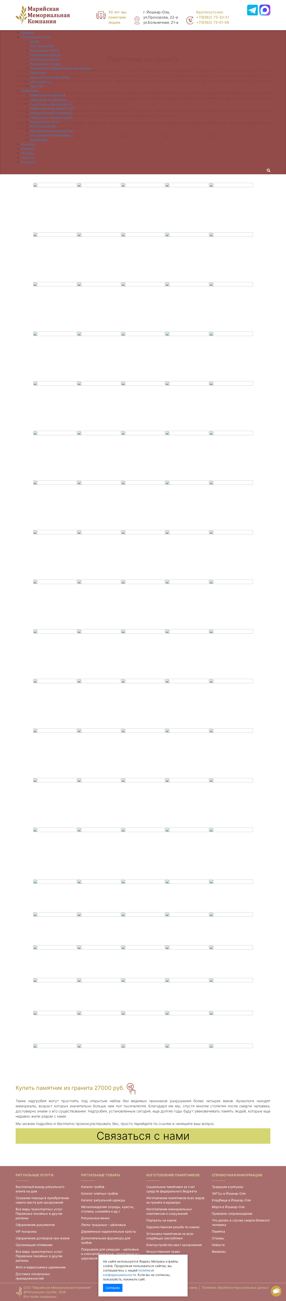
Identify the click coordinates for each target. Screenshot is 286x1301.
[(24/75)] (187, 356)
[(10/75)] (231, 207)
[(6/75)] (55, 207)
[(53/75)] (143, 653)
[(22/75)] (99, 356)
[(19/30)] (187, 994)
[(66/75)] (55, 802)
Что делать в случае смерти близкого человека (241, 1222)
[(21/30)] (55, 1027)
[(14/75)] (187, 257)
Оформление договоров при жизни (42, 1238)
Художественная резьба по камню (173, 1227)
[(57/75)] (99, 703)
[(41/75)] (55, 554)
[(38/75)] (143, 505)
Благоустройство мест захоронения (174, 1245)
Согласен (113, 1288)
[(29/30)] (187, 1060)
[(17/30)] (99, 994)
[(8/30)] (143, 928)
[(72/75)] (99, 852)
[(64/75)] (187, 753)
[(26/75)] (55, 405)
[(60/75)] (231, 703)
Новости (218, 1245)
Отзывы (218, 1238)
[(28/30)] (143, 1060)
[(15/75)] (231, 257)
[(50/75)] (231, 604)
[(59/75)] (187, 703)
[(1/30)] (55, 895)
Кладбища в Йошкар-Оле (231, 1200)
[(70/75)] (231, 802)
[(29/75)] (187, 405)
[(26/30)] (55, 1060)
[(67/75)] (99, 802)
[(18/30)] (143, 994)
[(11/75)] (55, 257)
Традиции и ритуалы (227, 1187)
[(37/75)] (99, 505)
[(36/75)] (55, 505)
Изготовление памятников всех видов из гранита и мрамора (175, 1200)
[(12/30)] (99, 961)
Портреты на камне (161, 1220)
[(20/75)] (231, 306)
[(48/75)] (143, 604)
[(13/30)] (143, 961)
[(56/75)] (55, 703)
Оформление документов (35, 1225)
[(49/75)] (187, 604)
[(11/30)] (55, 961)
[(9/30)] (187, 928)
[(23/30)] (143, 1027)
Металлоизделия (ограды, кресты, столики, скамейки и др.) (107, 1209)
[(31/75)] (55, 455)
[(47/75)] (99, 604)
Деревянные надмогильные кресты (108, 1231)
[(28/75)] (143, 405)
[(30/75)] (231, 405)
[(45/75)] (231, 554)
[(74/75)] (187, 852)
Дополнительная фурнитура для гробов (105, 1240)
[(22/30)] (99, 1027)
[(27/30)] (99, 1060)
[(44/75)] (187, 554)
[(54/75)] (187, 653)
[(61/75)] (55, 753)
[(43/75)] (143, 554)
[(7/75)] (99, 207)
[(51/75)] (55, 653)
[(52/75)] (99, 653)
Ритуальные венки (95, 1218)
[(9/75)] (187, 207)
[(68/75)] (143, 802)
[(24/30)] (187, 1027)
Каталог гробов (92, 1187)
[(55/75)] (231, 653)
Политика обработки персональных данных (235, 1287)
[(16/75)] (55, 306)
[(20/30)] (231, 994)
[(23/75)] (143, 356)
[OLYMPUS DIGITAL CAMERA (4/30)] (187, 895)
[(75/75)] (231, 852)
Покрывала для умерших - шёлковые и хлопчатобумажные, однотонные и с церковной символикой (110, 1253)
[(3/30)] (143, 895)
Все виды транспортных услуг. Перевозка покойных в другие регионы (39, 1213)
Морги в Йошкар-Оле (228, 1207)
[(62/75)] (99, 753)
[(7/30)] (99, 928)
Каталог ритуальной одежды (103, 1200)
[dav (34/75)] (187, 455)
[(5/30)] (231, 895)
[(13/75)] (143, 257)
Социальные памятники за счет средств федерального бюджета (171, 1189)
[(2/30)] (99, 895)
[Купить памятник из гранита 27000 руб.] (131, 1088)
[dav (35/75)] (231, 455)
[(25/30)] (231, 1027)
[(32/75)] (99, 455)
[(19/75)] (187, 306)
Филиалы (219, 1251)
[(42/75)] (99, 554)
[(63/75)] (143, 753)
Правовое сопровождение (232, 1213)
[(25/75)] (231, 356)
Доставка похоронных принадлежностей (33, 1276)
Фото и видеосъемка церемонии (40, 1267)
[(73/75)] (143, 852)
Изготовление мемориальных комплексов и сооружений (169, 1211)
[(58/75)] (143, 703)
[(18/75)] (143, 306)
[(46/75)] (55, 604)
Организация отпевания (34, 1245)
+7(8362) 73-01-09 (212, 22)
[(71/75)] (55, 852)
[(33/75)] (143, 455)
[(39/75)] (187, 505)
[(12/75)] (99, 257)
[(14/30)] (187, 961)
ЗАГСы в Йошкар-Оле (229, 1193)
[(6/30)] (55, 928)
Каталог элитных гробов (99, 1193)
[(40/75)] (231, 505)
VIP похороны (26, 1231)
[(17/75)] (99, 306)
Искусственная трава (163, 1251)
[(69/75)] (187, 802)
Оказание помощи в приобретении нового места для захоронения (42, 1200)
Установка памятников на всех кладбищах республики (170, 1236)
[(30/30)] (231, 1060)
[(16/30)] (55, 994)
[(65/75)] (231, 753)
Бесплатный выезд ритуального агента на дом (40, 1189)
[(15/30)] (231, 961)
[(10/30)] (231, 928)
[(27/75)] (99, 405)
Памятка (218, 1231)
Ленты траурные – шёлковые (103, 1225)
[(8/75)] (143, 207)
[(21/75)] (55, 356)
